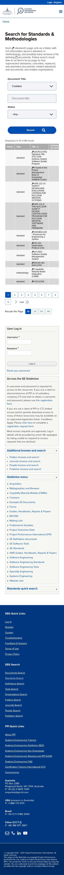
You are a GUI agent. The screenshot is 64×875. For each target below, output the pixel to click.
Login (49, 2)
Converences (12, 772)
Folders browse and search (24, 457)
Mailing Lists (16, 520)
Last (22, 302)
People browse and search (24, 465)
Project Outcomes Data (22, 529)
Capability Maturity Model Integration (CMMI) (38, 273)
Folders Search (13, 699)
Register (58, 2)
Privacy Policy (12, 654)
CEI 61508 (39, 281)
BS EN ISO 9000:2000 (38, 264)
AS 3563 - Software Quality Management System (39, 255)
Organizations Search (16, 694)
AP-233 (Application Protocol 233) (38, 245)
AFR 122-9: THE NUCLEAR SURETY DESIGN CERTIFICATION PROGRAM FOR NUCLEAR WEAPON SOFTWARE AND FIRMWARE (39, 216)
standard (20, 158)
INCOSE (14, 516)
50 (41, 311)
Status (11, 107)
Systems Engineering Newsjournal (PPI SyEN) (28, 756)
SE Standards (17, 548)
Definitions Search (14, 683)
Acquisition (15, 483)
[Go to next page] (14, 302)
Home (6, 21)
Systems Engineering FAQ (18, 761)
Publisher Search (14, 715)
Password (12, 348)
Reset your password (18, 370)
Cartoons (14, 497)
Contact (9, 632)
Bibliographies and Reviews (24, 488)
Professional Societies (21, 525)
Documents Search (15, 672)
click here (27, 422)
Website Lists (17, 580)
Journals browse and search (25, 461)
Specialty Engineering (21, 571)
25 (35, 311)
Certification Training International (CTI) (25, 766)
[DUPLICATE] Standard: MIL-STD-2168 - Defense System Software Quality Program (39, 158)
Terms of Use (12, 648)
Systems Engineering (21, 576)
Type (18, 147)
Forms (13, 506)
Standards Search (14, 678)
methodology (22, 273)
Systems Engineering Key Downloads (24, 750)
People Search (12, 710)
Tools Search (11, 689)
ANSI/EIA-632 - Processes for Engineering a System (39, 235)
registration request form (20, 426)
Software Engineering (21, 557)
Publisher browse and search (25, 469)
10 (28, 311)
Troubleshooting (13, 637)
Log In (8, 621)
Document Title (17, 79)
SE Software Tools (19, 543)
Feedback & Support (16, 643)
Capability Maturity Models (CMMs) (28, 493)
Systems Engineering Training (20, 740)
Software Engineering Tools (24, 566)
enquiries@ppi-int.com (17, 792)
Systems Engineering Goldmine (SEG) (24, 745)
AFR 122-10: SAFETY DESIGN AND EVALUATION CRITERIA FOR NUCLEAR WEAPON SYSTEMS (39, 192)
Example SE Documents (22, 502)
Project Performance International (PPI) (30, 534)
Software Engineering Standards (27, 562)
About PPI (10, 734)
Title (35, 147)
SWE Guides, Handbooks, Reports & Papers (33, 552)
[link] (32, 451)
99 (48, 311)
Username (12, 337)
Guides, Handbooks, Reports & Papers (30, 511)
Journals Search (13, 705)
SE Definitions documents (23, 539)
